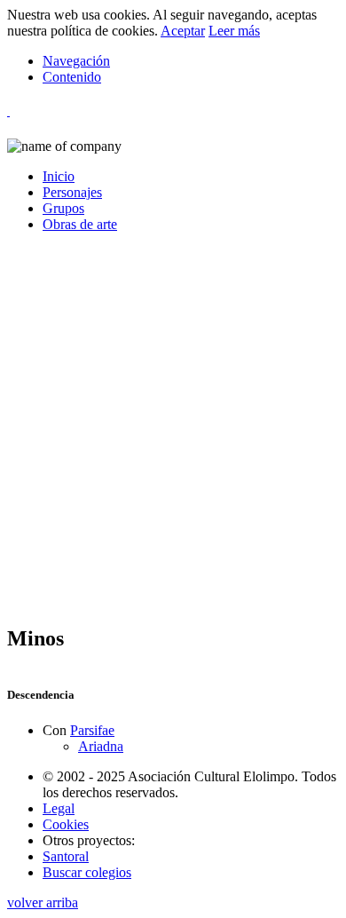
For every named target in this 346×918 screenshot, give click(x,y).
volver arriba (42, 902)
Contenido (72, 76)
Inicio (59, 176)
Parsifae (92, 730)
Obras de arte (80, 224)
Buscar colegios (87, 872)
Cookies (66, 824)
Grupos (63, 208)
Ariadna (100, 746)
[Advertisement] (173, 436)
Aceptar (183, 30)
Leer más (234, 30)
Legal (59, 808)
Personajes (72, 192)
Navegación (76, 60)
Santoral (66, 856)
